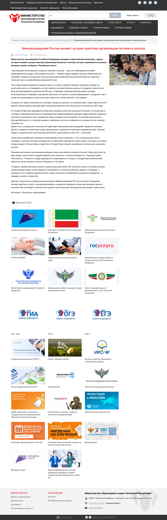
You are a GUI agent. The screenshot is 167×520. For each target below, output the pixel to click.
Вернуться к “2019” (24, 203)
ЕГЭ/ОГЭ (131, 23)
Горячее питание (123, 28)
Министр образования (20, 497)
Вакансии (98, 2)
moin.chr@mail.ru (96, 508)
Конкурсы (146, 23)
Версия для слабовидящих (104, 517)
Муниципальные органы (80, 2)
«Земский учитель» (78, 28)
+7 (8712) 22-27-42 (96, 503)
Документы (57, 28)
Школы (63, 2)
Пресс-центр (115, 23)
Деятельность (59, 23)
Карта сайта (66, 517)
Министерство (17, 2)
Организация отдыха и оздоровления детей (74, 33)
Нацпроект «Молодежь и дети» (87, 23)
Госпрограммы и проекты (22, 508)
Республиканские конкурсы (60, 501)
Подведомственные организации (41, 2)
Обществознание (70, 8)
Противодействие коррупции (23, 8)
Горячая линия (101, 28)
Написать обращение (49, 8)
